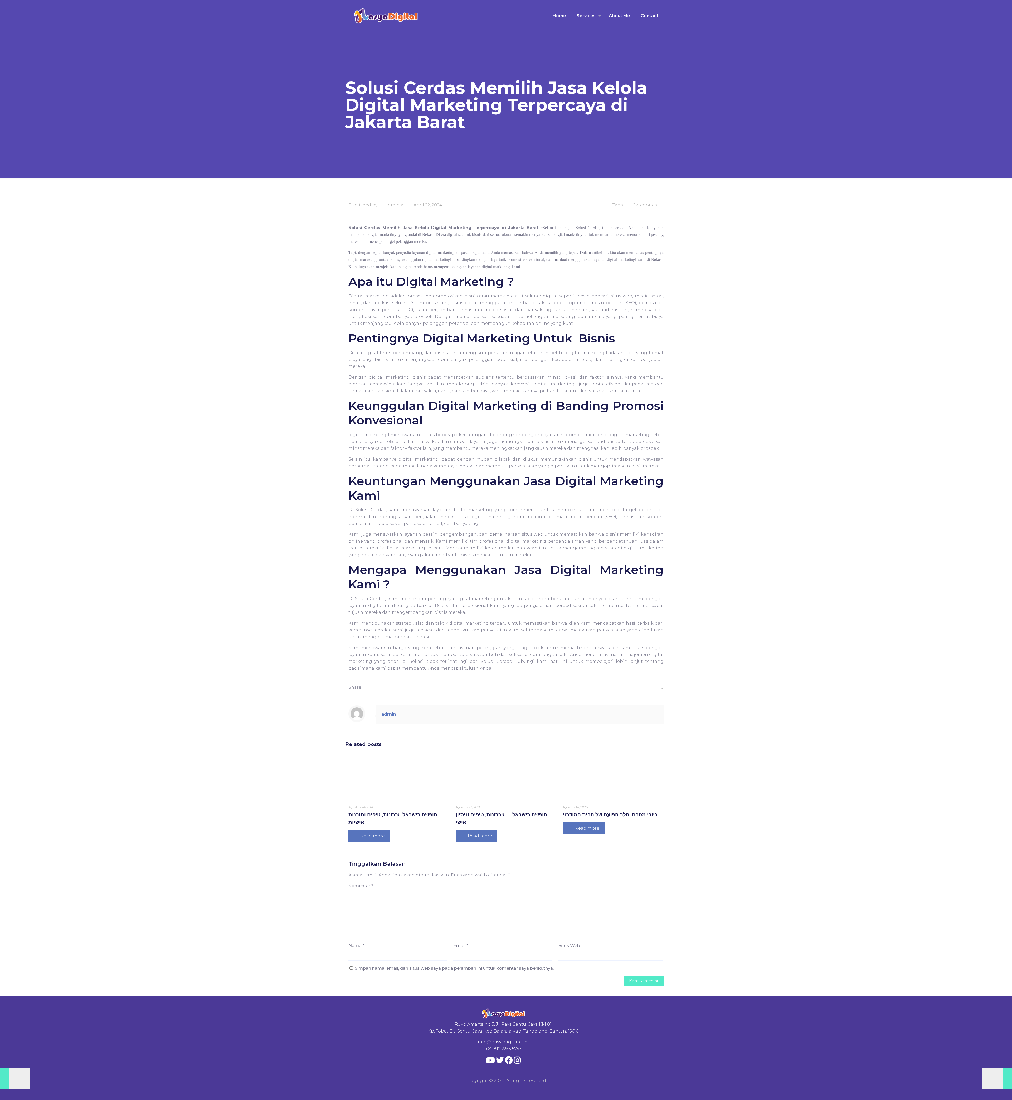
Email (460, 945)
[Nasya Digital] (386, 16)
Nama (356, 945)
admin (392, 205)
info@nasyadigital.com (503, 1041)
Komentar (360, 885)
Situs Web (569, 945)
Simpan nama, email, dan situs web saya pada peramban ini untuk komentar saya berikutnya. (454, 968)
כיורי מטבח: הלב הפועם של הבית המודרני (610, 815)
